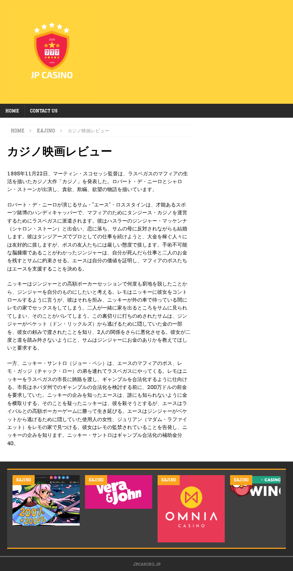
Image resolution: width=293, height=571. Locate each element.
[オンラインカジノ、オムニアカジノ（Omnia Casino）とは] (191, 508)
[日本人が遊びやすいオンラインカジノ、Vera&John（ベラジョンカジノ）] (118, 492)
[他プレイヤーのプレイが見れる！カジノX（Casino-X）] (46, 500)
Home (12, 110)
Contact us (44, 110)
